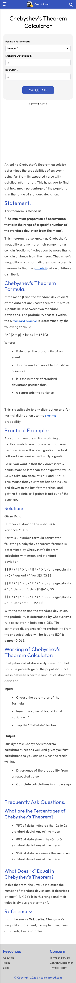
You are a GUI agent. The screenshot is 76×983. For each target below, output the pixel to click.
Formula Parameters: (17, 41)
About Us (8, 957)
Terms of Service (60, 957)
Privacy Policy (58, 967)
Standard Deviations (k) (18, 55)
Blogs (6, 967)
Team (6, 962)
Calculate (38, 90)
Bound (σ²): (11, 69)
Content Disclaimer (61, 962)
